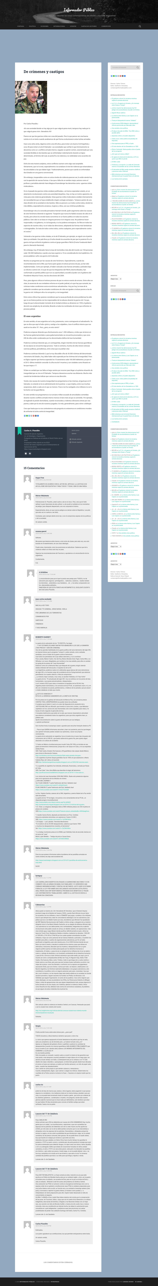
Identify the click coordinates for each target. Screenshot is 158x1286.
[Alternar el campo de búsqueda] (140, 26)
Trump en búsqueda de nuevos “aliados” (124, 120)
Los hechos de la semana (119, 179)
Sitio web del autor (30, 453)
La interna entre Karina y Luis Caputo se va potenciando (125, 496)
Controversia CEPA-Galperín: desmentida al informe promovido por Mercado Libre (125, 124)
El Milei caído (116, 162)
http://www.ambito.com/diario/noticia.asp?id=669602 (53, 802)
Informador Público (79, 9)
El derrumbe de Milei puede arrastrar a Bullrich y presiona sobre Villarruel (126, 170)
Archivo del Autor (25, 453)
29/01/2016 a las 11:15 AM (44, 601)
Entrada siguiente (77, 442)
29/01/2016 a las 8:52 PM (43, 1000)
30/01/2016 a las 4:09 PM (43, 1226)
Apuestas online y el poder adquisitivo (123, 136)
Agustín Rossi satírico (118, 113)
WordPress (55, 1281)
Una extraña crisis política (120, 128)
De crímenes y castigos (44, 71)
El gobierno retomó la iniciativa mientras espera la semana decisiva (124, 99)
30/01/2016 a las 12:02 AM (44, 1028)
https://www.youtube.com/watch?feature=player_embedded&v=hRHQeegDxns (64, 811)
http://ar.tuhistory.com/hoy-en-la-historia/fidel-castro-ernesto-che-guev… (59, 755)
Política (32, 26)
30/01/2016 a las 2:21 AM (43, 1087)
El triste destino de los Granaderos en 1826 (125, 146)
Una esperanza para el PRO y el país (123, 143)
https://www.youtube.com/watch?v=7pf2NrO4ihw (55, 819)
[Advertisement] (79, 43)
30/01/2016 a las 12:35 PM (44, 1171)
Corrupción (106, 26)
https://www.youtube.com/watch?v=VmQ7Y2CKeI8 (52, 790)
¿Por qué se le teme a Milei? (120, 154)
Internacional (59, 26)
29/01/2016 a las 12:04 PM (44, 850)
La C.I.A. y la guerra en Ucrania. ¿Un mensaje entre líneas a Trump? (126, 208)
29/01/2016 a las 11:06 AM (47, 574)
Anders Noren (128, 1281)
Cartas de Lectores (89, 26)
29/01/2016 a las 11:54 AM (44, 639)
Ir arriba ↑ (139, 1281)
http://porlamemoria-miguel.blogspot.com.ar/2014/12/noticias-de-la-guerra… (60, 804)
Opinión (73, 26)
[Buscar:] (125, 67)
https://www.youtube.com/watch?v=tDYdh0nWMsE (52, 839)
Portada (20, 26)
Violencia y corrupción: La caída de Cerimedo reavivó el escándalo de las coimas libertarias (126, 165)
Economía (44, 26)
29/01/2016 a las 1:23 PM (43, 907)
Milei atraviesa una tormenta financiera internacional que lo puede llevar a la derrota (125, 175)
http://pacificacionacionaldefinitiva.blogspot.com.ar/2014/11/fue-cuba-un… (60, 772)
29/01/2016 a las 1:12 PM (43, 878)
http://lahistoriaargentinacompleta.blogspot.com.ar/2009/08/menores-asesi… (64, 762)
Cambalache (115, 422)
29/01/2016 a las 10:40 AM (44, 533)
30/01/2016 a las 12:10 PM (44, 1116)
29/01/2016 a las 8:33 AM (43, 498)
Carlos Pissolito (42, 1224)
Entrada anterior (76, 439)
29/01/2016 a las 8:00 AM (43, 480)
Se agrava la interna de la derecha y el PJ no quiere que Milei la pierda (125, 158)
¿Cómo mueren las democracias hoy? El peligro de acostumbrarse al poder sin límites (126, 109)
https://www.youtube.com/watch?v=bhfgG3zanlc (51, 785)
